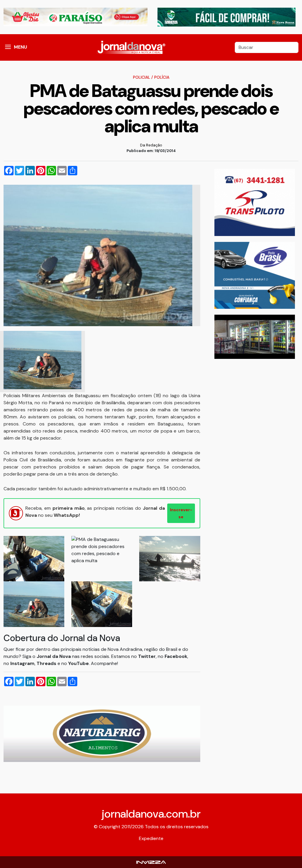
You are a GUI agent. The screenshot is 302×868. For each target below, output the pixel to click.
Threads (47, 663)
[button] (8, 47)
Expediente (151, 838)
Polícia (161, 77)
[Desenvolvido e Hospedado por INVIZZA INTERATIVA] (151, 862)
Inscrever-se (181, 513)
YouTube (78, 663)
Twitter (147, 656)
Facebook (176, 656)
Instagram (22, 663)
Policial (141, 77)
